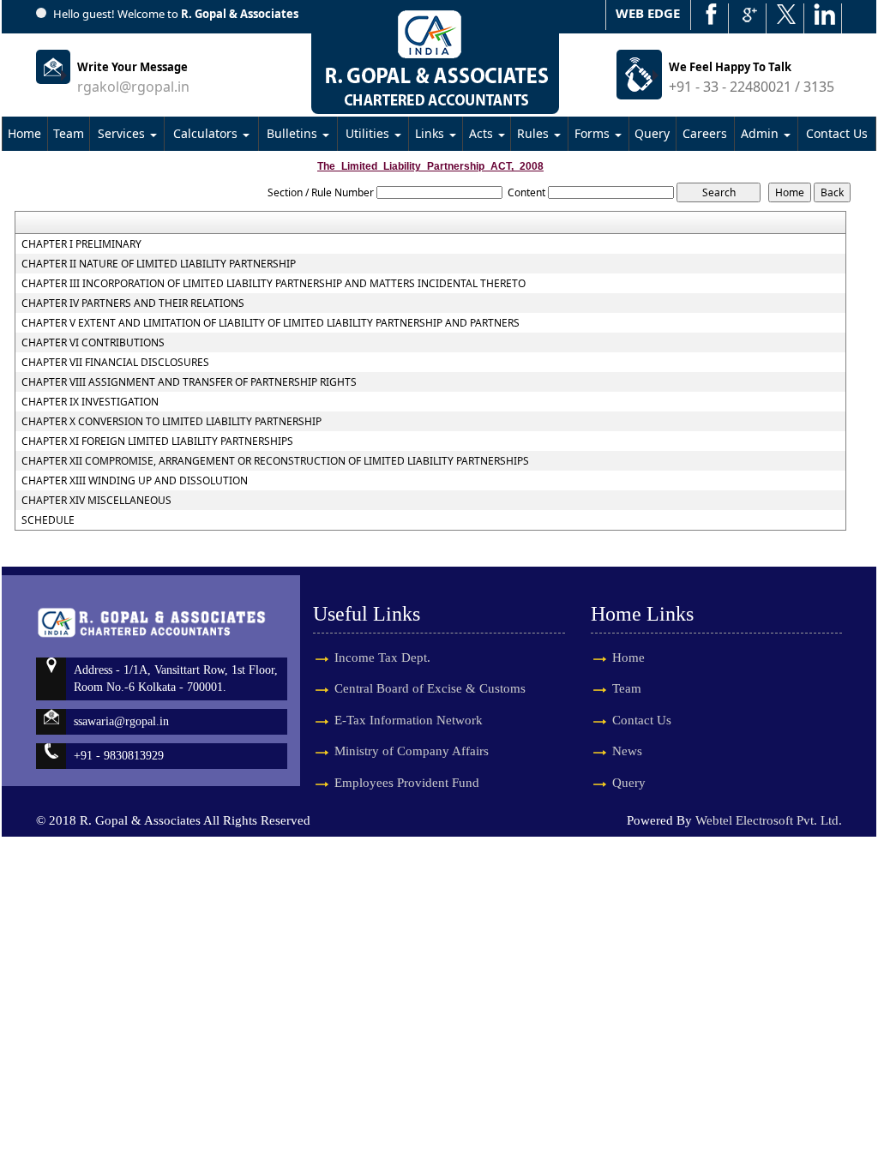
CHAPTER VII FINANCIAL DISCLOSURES (115, 362)
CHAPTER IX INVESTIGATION (90, 402)
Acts (482, 133)
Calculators (207, 133)
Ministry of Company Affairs (411, 751)
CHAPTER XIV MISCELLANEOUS (96, 500)
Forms (593, 133)
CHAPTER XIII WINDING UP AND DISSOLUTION (134, 481)
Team (68, 133)
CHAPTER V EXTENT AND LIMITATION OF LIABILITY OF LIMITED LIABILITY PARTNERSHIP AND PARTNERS (270, 323)
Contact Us (837, 133)
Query (652, 133)
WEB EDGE (648, 12)
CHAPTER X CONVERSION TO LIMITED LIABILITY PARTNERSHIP (171, 422)
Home (24, 133)
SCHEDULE (48, 520)
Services (123, 133)
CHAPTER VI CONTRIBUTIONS (93, 343)
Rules (534, 133)
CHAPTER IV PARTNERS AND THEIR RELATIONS (132, 303)
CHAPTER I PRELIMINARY (81, 244)
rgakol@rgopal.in (133, 86)
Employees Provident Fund (406, 783)
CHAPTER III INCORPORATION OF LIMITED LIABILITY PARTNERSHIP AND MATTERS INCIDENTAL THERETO (273, 284)
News (627, 751)
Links (431, 133)
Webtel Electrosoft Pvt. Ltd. (768, 820)
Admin (761, 133)
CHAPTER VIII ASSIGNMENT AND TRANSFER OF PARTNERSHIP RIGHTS (189, 382)
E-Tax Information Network (408, 720)
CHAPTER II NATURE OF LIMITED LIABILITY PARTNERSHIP (158, 264)
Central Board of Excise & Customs (430, 688)
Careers (705, 133)
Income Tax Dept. (382, 657)
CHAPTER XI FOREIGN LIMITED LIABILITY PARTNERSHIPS (157, 441)
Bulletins (294, 133)
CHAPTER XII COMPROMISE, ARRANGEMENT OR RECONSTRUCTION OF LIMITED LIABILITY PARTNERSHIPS (275, 461)
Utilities (369, 133)
